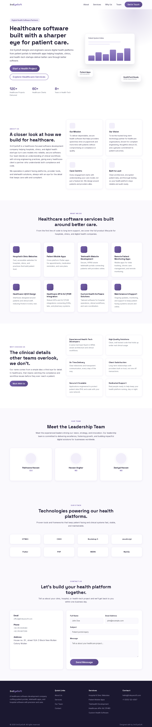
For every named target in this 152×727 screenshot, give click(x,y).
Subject (73, 627)
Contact (58, 708)
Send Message (84, 662)
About (86, 4)
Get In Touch (133, 4)
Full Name (74, 616)
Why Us (108, 4)
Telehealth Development (99, 704)
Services (97, 4)
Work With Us (19, 383)
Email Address (111, 616)
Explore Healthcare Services (29, 76)
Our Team (59, 704)
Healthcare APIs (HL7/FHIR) (99, 708)
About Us (58, 695)
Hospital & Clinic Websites (99, 695)
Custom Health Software (98, 713)
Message (74, 638)
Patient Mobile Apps (97, 700)
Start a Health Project (25, 68)
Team (118, 4)
